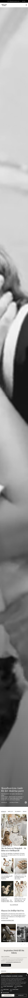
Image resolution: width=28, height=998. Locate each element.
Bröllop (10, 811)
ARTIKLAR (4, 802)
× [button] (26, 975)
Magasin (3, 971)
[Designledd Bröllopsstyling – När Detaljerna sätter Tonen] (7, 892)
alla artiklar (14, 904)
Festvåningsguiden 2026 (13, 1)
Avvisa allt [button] (21, 995)
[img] (4, 5)
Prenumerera (6, 965)
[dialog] (14, 986)
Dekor (24, 811)
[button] (22, 944)
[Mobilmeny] (26, 5)
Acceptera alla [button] (8, 995)
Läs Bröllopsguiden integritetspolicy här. (13, 962)
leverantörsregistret (7, 920)
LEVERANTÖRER (13, 802)
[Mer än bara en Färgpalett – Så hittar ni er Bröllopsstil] (14, 835)
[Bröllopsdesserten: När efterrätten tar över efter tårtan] (21, 869)
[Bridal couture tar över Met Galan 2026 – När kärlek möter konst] (21, 892)
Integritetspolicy (17, 984)
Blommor (18, 811)
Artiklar (3, 811)
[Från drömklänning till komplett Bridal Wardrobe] (7, 869)
